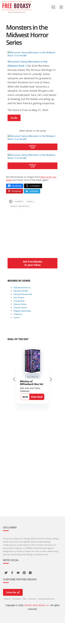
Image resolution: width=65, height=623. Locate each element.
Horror (19, 201)
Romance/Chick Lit (22, 287)
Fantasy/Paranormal (23, 294)
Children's (18, 314)
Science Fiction (20, 304)
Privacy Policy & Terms (46, 599)
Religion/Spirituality (22, 310)
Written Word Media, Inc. (37, 605)
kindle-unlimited (19, 206)
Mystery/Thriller (21, 290)
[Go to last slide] (14, 379)
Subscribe (11, 592)
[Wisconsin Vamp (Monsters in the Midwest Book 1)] (32, 54)
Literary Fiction (20, 307)
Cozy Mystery (32, 376)
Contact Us (32, 599)
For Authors (16, 599)
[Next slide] (50, 379)
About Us (7, 599)
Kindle (14, 117)
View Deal (37, 396)
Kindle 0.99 (32, 146)
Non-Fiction (19, 297)
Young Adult (19, 300)
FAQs (24, 599)
